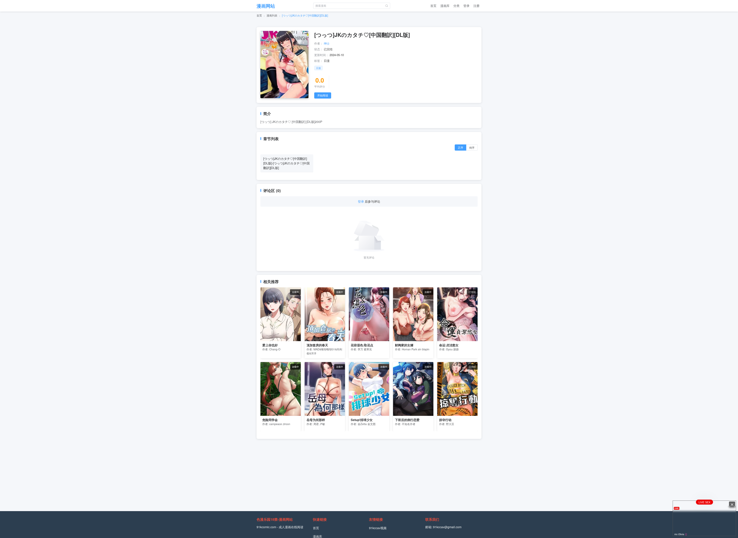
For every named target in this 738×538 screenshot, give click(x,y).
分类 (456, 5)
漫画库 (445, 5)
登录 (466, 5)
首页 (433, 5)
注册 (476, 5)
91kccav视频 (377, 528)
